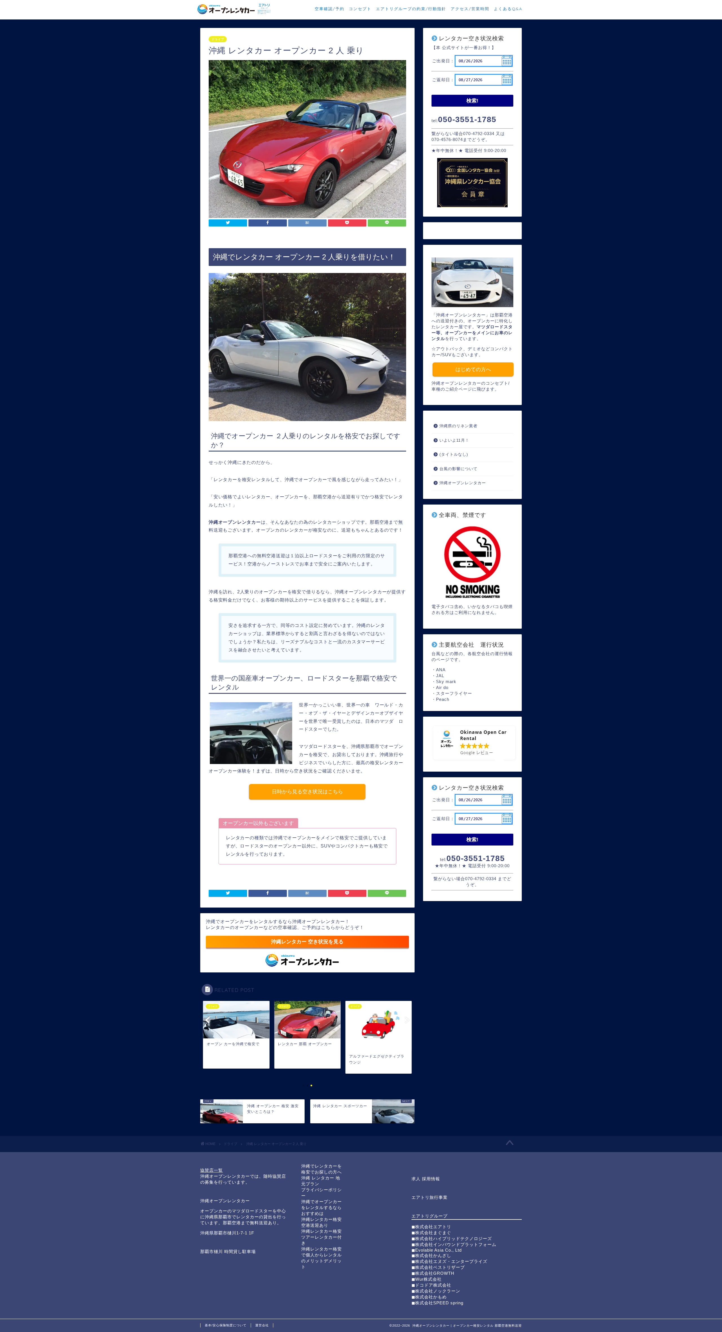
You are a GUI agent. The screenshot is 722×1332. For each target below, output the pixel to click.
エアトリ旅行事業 (429, 1197)
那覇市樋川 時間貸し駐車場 (228, 1251)
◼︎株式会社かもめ (429, 1296)
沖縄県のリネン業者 (458, 426)
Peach (442, 699)
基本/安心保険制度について (225, 1325)
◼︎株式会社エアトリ (431, 1226)
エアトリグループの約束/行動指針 (411, 8)
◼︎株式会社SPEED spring (437, 1302)
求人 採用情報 (425, 1178)
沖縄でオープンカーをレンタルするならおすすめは (321, 1207)
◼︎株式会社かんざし (431, 1255)
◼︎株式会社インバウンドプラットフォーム (453, 1244)
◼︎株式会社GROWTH (432, 1273)
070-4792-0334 (478, 133)
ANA (441, 669)
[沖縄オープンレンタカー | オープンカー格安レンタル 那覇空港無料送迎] (234, 14)
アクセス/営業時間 (470, 8)
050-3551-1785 (467, 119)
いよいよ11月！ (454, 440)
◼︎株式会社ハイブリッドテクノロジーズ (451, 1238)
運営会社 (262, 1325)
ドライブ (218, 39)
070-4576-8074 (447, 139)
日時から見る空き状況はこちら (307, 791)
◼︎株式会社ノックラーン (435, 1291)
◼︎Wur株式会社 (426, 1279)
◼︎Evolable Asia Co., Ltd (436, 1250)
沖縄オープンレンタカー (462, 483)
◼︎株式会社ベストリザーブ (438, 1267)
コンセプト (360, 8)
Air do (442, 687)
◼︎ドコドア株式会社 (431, 1285)
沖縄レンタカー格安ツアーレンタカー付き (321, 1237)
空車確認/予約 (329, 8)
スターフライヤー (454, 693)
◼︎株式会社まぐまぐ (431, 1232)
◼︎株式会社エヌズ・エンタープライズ (449, 1261)
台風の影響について (458, 469)
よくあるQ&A (508, 8)
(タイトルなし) (453, 454)
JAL (440, 675)
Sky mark (446, 681)
